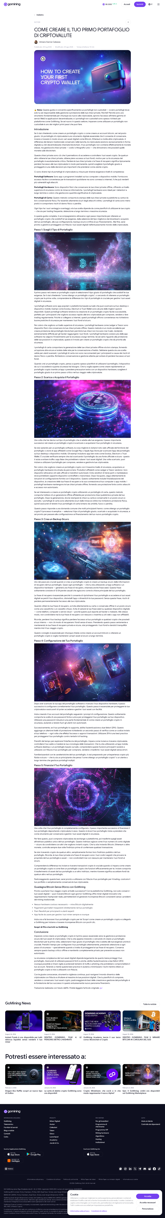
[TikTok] (159, 1169)
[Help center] (120, 1169)
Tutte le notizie (149, 1004)
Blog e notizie (9, 1130)
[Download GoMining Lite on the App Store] (93, 1154)
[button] (158, 4)
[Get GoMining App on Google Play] (34, 1154)
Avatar (52, 1124)
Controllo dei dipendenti (150, 1124)
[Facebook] (154, 1169)
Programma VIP (102, 1130)
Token (52, 1130)
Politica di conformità (70, 1179)
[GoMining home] (12, 4)
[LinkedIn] (130, 1169)
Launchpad (54, 1137)
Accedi (127, 4)
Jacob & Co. (54, 1143)
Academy (53, 1140)
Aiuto (143, 1118)
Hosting (99, 1139)
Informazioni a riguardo (12, 1118)
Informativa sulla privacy (35, 1179)
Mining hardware (102, 1133)
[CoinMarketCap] (125, 1169)
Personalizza (147, 1209)
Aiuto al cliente (147, 1121)
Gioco (52, 1134)
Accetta (147, 1196)
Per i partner (100, 1118)
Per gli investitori (102, 1121)
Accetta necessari (148, 1202)
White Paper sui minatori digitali (109, 1179)
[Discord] (145, 1169)
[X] (135, 1169)
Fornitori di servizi (11, 1127)
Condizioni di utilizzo (54, 1179)
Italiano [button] (10, 1169)
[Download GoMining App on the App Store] (13, 1154)
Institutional (100, 1142)
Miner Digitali (55, 1121)
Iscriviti (140, 4)
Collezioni (53, 1127)
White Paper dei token (88, 1179)
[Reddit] (149, 1169)
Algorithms (100, 1136)
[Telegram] (140, 1169)
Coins (6, 1137)
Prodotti (53, 1118)
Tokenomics (8, 1124)
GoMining (7, 1121)
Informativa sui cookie (130, 1179)
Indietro (40, 15)
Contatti (7, 1134)
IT (151, 4)
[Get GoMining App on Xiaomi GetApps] (13, 1160)
